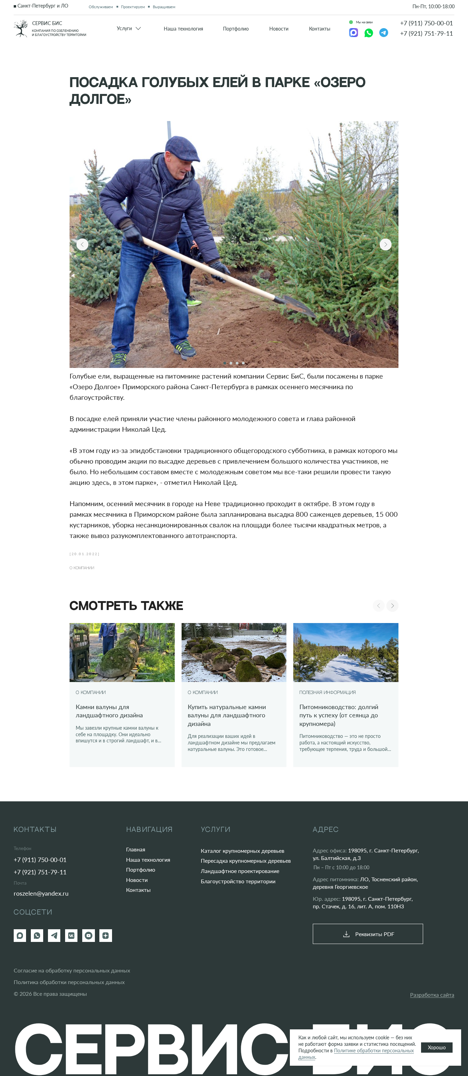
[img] (21, 29)
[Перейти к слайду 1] (224, 363)
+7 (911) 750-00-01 (426, 23)
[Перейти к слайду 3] (237, 363)
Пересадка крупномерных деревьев (246, 860)
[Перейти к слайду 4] (243, 363)
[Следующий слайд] (386, 245)
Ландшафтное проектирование (240, 871)
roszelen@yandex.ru (41, 893)
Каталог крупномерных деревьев (242, 850)
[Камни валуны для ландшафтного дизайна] (122, 695)
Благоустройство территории (238, 881)
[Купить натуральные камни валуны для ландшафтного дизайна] (234, 695)
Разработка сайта (432, 994)
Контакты (138, 889)
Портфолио (140, 869)
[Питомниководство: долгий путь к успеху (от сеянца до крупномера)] (345, 695)
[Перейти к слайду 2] (231, 363)
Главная (135, 849)
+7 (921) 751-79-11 (426, 33)
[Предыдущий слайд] (82, 245)
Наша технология (148, 859)
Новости (137, 879)
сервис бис (47, 23)
